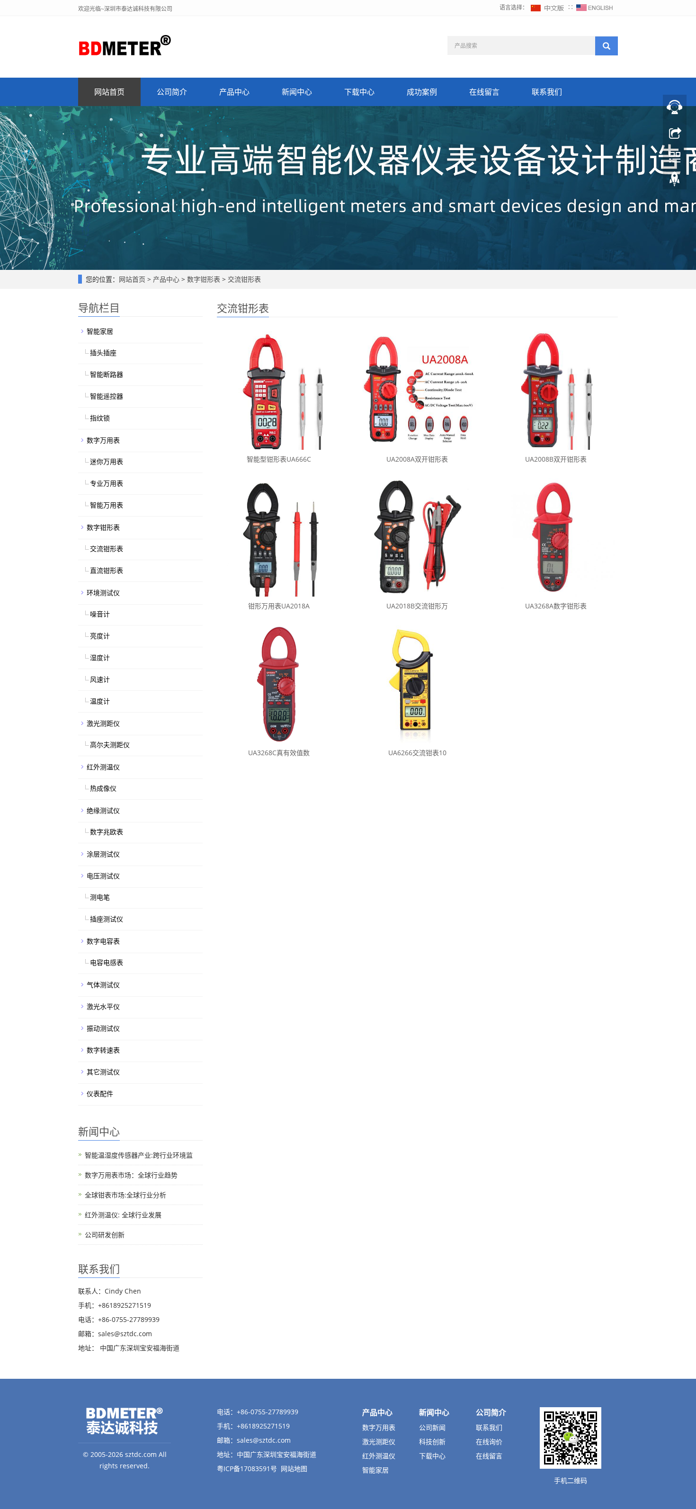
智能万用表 (106, 504)
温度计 (100, 700)
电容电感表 (106, 962)
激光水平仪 (103, 1006)
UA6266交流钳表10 (417, 752)
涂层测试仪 (103, 853)
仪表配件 (100, 1093)
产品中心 (234, 92)
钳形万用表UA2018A (279, 605)
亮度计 (100, 635)
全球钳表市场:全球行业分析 (125, 1194)
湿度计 (100, 657)
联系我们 (547, 92)
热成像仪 (103, 788)
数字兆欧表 (106, 831)
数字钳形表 (203, 279)
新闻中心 (297, 92)
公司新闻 (432, 1427)
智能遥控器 (106, 396)
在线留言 (484, 92)
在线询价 (489, 1441)
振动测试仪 (103, 1028)
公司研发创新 (105, 1234)
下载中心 (359, 92)
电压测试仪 (103, 875)
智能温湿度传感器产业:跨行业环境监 (139, 1155)
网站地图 (294, 1468)
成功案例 (422, 92)
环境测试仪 (103, 592)
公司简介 (172, 92)
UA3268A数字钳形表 (556, 605)
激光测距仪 (103, 723)
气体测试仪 (103, 984)
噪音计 (100, 613)
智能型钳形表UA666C (279, 459)
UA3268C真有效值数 (279, 752)
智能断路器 (106, 374)
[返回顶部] (675, 181)
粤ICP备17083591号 (247, 1468)
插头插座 (103, 352)
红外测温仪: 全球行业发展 (123, 1214)
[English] (594, 7)
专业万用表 (106, 483)
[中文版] (547, 7)
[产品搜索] (606, 45)
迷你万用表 (106, 461)
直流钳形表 (106, 570)
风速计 (100, 679)
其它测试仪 (103, 1071)
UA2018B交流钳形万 (417, 605)
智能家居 (100, 331)
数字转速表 (103, 1049)
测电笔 (100, 897)
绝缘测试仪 (103, 810)
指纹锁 (100, 417)
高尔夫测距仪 (110, 744)
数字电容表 (103, 941)
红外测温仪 (103, 766)
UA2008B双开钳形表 (556, 459)
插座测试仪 (106, 918)
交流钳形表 (243, 279)
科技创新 (432, 1441)
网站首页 (109, 92)
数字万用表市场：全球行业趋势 (131, 1174)
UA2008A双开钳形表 (417, 459)
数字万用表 (103, 440)
